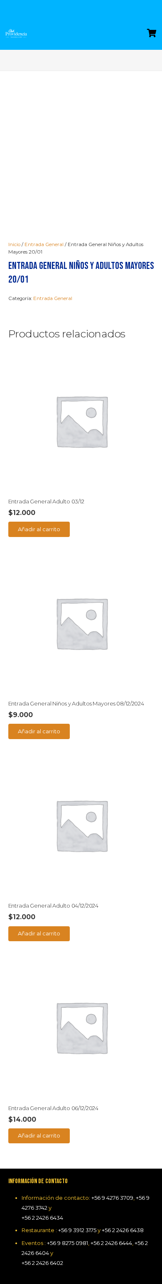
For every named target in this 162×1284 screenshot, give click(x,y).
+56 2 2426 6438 (123, 1230)
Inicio (14, 244)
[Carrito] (151, 33)
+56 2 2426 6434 (42, 1217)
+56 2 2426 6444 (111, 1243)
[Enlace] (16, 33)
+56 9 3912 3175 (77, 1230)
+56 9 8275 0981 (67, 1243)
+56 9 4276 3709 (112, 1197)
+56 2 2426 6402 (42, 1263)
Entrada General (44, 244)
